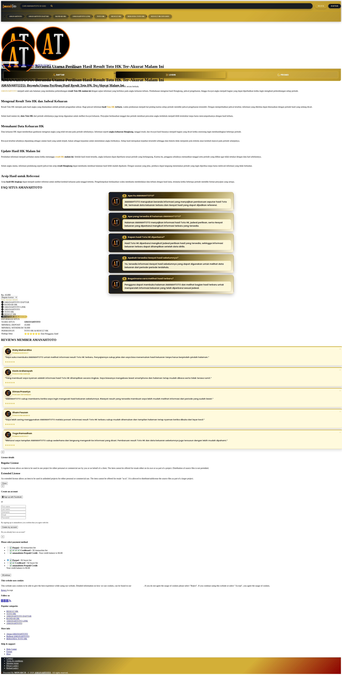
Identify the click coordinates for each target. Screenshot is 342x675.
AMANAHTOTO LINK (81, 16)
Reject (4, 590)
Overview (5, 65)
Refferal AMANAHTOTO (17, 636)
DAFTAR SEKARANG (15, 317)
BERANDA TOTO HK (136, 16)
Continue (6, 575)
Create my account (9, 527)
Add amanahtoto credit (16, 570)
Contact (9, 658)
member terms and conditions (59, 523)
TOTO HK (101, 16)
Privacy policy (12, 666)
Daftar (334, 6)
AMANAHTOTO (15, 16)
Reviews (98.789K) (18, 65)
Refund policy (12, 668)
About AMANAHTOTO (17, 634)
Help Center (11, 649)
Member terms (12, 663)
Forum (9, 651)
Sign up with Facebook (12, 497)
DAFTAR (60, 74)
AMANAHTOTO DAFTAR (39, 16)
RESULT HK (116, 16)
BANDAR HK (60, 16)
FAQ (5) (47, 65)
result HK (59, 157)
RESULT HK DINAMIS (160, 16)
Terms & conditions (14, 661)
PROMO (285, 74)
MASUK (321, 6)
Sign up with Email (11, 502)
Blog (8, 654)
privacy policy (138, 586)
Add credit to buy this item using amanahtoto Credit (28, 555)
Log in (28, 532)
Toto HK (111, 107)
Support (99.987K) (35, 65)
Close (4, 483)
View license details (9, 300)
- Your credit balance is (34, 554)
